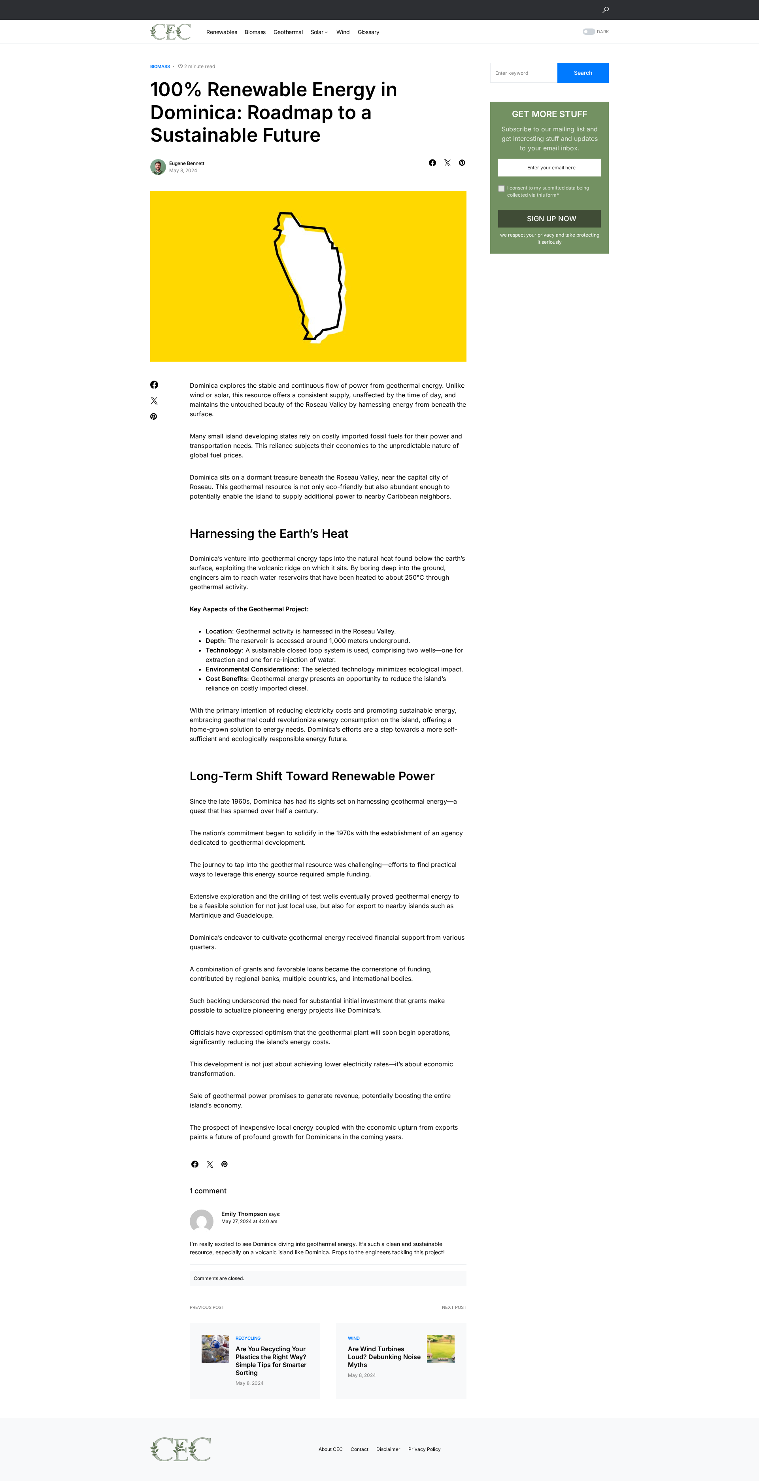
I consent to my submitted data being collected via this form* (548, 191)
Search (583, 72)
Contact (359, 1449)
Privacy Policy (424, 1449)
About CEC (331, 1449)
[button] (605, 10)
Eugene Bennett (186, 163)
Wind (354, 1338)
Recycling (248, 1338)
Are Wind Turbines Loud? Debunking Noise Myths (384, 1357)
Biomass (160, 66)
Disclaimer (388, 1449)
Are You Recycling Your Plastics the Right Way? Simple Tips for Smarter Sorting (271, 1361)
